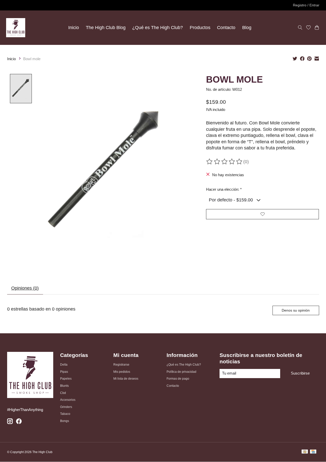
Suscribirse (300, 373)
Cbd (63, 393)
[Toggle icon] (300, 27)
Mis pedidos (121, 372)
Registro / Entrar (306, 5)
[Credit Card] (313, 452)
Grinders (66, 407)
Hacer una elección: (224, 189)
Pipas (64, 372)
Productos (200, 27)
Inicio (73, 27)
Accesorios (67, 400)
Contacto (226, 27)
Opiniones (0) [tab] (25, 288)
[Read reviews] (224, 161)
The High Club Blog (106, 27)
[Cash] (305, 452)
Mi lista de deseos (125, 378)
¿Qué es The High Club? (157, 27)
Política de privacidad (181, 372)
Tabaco (65, 414)
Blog (246, 27)
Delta (63, 364)
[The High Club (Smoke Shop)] (15, 27)
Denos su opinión (296, 310)
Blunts (64, 386)
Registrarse (121, 364)
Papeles (66, 378)
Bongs (64, 421)
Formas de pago (178, 378)
